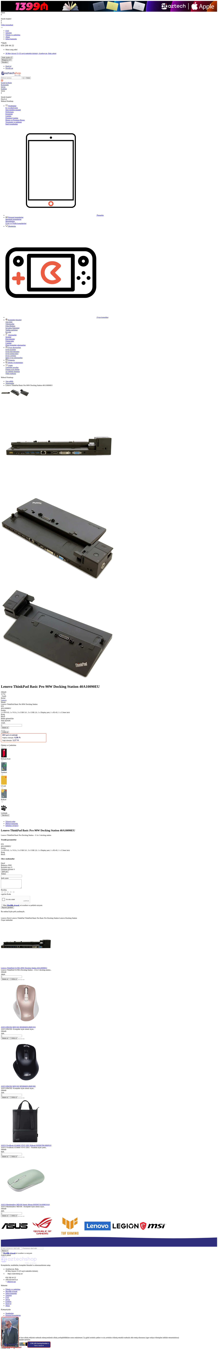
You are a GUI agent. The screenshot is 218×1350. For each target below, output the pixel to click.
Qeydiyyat (9, 68)
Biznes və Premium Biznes (15, 120)
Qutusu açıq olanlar (12, 369)
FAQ (7, 31)
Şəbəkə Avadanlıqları (15, 363)
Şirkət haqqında (11, 39)
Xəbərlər (8, 33)
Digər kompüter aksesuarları (15, 345)
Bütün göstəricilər (7, 718)
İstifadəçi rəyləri (11, 826)
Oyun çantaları (10, 356)
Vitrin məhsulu (10, 374)
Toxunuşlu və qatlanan (13, 122)
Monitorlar (12, 226)
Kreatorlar (9, 114)
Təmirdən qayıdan (12, 367)
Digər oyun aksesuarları (13, 358)
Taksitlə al (5, 815)
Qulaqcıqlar (9, 341)
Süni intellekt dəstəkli (13, 110)
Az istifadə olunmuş (12, 371)
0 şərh (4, 696)
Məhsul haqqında (11, 824)
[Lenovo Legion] (125, 1234)
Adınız (3, 874)
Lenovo (3, 700)
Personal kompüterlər (15, 217)
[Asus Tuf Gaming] (70, 1234)
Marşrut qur (11, 1282)
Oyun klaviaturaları (12, 352)
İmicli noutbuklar (11, 124)
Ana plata (8, 322)
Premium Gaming (11, 118)
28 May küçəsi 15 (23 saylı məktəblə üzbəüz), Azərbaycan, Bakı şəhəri (30, 53)
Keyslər (8, 332)
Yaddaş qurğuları (11, 330)
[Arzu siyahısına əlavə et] (2, 730)
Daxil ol (8, 66)
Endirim (8, 1302)
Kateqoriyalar (6, 1309)
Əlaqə (7, 37)
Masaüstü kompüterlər (13, 219)
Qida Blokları (10, 326)
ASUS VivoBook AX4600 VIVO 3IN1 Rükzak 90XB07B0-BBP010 (26, 1145)
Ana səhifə (9, 381)
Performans (9, 112)
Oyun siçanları (10, 350)
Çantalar (8, 343)
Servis (7, 1299)
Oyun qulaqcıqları (11, 354)
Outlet (10, 365)
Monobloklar (10, 221)
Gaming (8, 116)
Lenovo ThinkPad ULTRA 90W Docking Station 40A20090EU (24, 968)
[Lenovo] (97, 1234)
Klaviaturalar (10, 339)
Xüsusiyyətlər (10, 821)
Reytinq (4, 890)
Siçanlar (8, 337)
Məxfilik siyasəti (11, 1291)
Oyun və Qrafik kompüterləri (15, 223)
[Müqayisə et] (4, 730)
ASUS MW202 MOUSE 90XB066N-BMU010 (18, 1027)
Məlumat (4, 1285)
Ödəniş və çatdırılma (12, 35)
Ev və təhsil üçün (11, 108)
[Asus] (14, 1234)
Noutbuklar (12, 106)
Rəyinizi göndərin (7, 907)
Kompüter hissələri (14, 320)
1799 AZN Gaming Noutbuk (39, 1344)
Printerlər (11, 360)
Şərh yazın (5, 878)
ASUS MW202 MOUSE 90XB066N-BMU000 (18, 1086)
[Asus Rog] (42, 1234)
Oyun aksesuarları (14, 347)
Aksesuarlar (12, 335)
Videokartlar (9, 324)
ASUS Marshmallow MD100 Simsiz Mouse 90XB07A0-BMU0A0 (25, 1205)
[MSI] (153, 1234)
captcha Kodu (6, 894)
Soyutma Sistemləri (12, 328)
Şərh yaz (5, 871)
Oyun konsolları (102, 317)
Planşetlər (100, 215)
